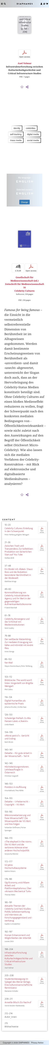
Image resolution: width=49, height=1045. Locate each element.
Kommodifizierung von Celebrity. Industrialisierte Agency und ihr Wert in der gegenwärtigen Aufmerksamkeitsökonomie (18, 598)
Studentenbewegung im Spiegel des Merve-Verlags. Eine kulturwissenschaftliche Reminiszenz (18, 983)
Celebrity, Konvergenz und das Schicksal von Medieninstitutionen (17, 622)
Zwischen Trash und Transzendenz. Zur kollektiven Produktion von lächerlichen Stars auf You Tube (19, 550)
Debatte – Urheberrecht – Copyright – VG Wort (17, 803)
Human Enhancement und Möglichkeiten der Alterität (18, 936)
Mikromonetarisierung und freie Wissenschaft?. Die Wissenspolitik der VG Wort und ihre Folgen (18, 819)
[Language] (44, 4)
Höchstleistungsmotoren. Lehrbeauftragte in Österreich (17, 770)
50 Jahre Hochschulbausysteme (15, 866)
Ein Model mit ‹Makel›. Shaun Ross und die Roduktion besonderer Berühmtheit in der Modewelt (19, 573)
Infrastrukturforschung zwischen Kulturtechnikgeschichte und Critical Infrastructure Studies (19, 959)
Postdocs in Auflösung (15, 787)
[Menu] (2, 4)
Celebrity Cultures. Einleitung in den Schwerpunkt (19, 529)
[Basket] (47, 4)
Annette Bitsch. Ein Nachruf (18, 1002)
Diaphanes (24, 4)
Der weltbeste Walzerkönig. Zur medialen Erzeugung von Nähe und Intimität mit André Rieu (19, 643)
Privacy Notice (37, 1042)
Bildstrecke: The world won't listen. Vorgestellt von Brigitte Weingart (19, 683)
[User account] (41, 4)
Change (24, 202)
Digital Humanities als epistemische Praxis (15, 702)
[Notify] (22, 87)
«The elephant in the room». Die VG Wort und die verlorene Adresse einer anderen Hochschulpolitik (18, 846)
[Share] (27, 87)
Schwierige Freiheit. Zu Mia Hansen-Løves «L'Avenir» (18, 719)
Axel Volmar (24, 63)
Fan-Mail (9, 663)
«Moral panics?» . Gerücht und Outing (17, 737)
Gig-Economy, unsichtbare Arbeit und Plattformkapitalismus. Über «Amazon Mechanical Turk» (18, 887)
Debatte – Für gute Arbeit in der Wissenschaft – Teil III (18, 754)
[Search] (5, 4)
